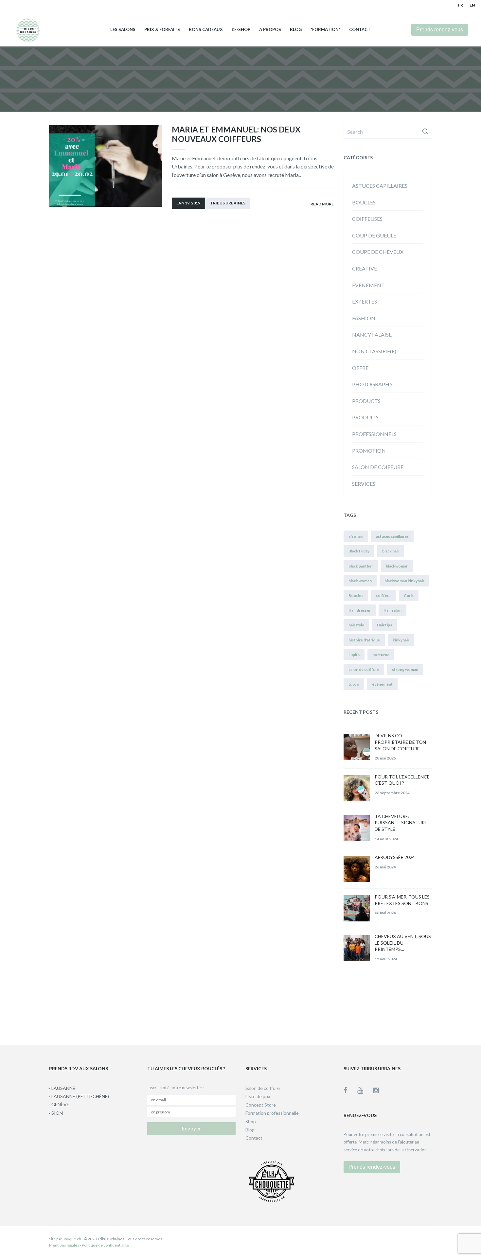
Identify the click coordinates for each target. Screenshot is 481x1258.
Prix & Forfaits (162, 29)
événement (368, 285)
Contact (359, 29)
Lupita (354, 654)
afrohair (355, 536)
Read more (322, 203)
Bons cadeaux (206, 29)
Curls (409, 595)
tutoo (353, 684)
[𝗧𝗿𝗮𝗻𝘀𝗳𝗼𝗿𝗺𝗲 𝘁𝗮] (442, 1016)
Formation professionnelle (272, 1113)
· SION (56, 1113)
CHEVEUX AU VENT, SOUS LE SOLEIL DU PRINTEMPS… (403, 943)
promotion (369, 450)
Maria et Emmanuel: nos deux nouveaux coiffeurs (236, 134)
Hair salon (392, 610)
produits (365, 417)
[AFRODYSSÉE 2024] (357, 869)
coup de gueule (374, 235)
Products (366, 401)
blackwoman (397, 566)
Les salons (122, 29)
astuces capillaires (379, 186)
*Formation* (325, 29)
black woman (360, 580)
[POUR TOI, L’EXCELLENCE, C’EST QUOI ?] (357, 788)
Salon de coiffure (377, 467)
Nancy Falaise (372, 334)
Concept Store (260, 1105)
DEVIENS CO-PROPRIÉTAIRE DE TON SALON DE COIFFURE (400, 742)
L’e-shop (241, 29)
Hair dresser (359, 610)
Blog (296, 29)
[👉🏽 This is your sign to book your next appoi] (362, 1016)
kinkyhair (401, 640)
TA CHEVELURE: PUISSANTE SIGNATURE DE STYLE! (401, 822)
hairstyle (356, 624)
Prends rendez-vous (439, 29)
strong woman (405, 669)
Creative (364, 268)
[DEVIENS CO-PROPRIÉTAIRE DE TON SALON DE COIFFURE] (357, 747)
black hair (390, 551)
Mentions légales (64, 1245)
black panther (360, 566)
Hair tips (384, 624)
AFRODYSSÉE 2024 (395, 857)
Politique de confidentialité (105, 1245)
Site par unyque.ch (65, 1238)
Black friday (358, 551)
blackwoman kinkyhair (404, 580)
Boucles (364, 202)
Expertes (364, 301)
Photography (372, 384)
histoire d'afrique (364, 640)
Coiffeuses (367, 219)
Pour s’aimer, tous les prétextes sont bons (402, 900)
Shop (250, 1121)
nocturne (380, 654)
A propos (270, 29)
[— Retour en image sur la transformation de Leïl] (281, 1016)
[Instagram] (376, 1090)
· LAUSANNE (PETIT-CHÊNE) (79, 1096)
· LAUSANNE (62, 1088)
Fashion (363, 318)
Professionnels (374, 434)
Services (363, 483)
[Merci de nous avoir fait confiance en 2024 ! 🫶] (200, 1016)
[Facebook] (350, 1090)
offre (360, 368)
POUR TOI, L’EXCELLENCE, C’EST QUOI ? (403, 780)
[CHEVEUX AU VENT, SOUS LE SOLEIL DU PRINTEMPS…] (357, 948)
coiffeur (383, 595)
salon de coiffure (363, 669)
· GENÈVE (59, 1104)
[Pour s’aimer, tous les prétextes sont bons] (357, 908)
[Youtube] (365, 1090)
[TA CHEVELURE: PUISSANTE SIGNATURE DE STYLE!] (357, 828)
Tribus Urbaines (227, 203)
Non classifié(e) (374, 351)
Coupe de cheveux (377, 252)
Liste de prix (257, 1096)
